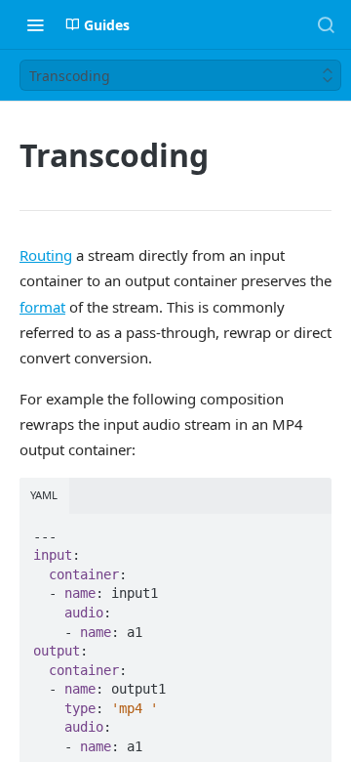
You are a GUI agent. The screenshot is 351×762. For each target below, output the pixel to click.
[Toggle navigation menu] (35, 24)
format (42, 307)
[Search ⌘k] (325, 24)
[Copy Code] (308, 530)
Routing (46, 255)
